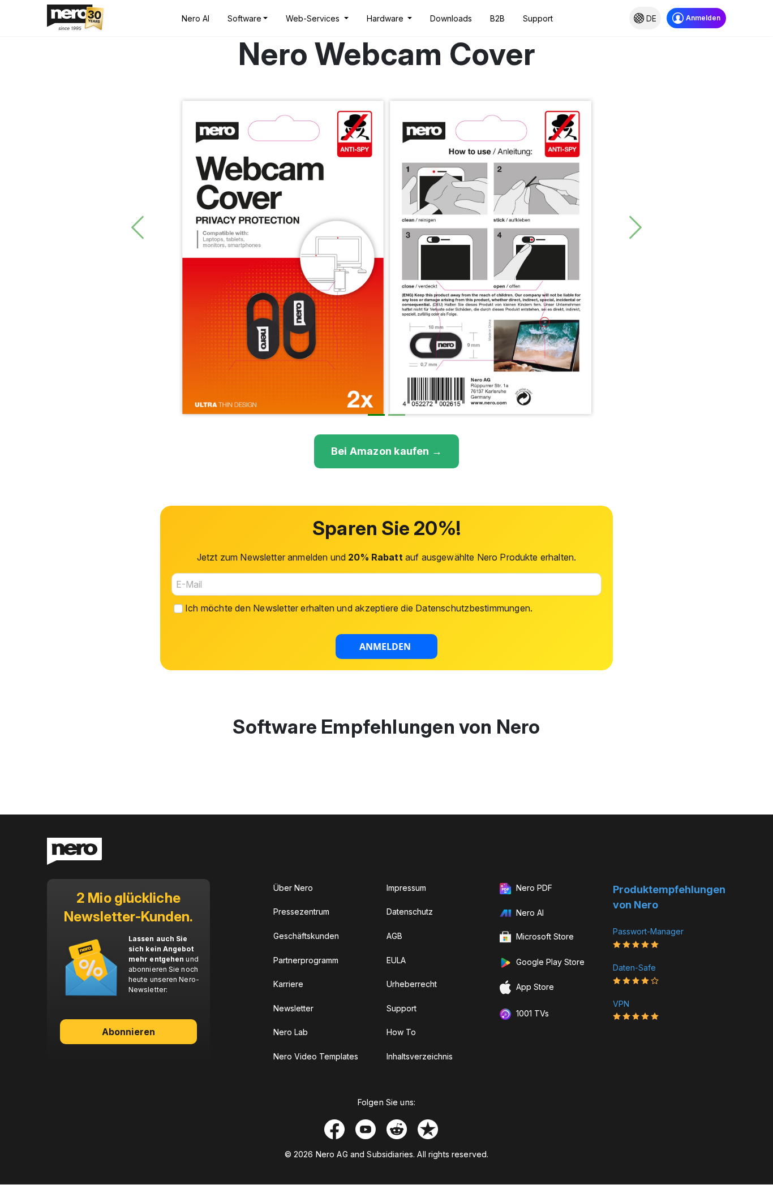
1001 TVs (531, 1013)
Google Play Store (549, 962)
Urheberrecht (411, 984)
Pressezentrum (301, 911)
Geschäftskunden (306, 936)
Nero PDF (533, 888)
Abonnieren (128, 1031)
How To (401, 1032)
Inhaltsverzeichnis (419, 1056)
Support (538, 18)
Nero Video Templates (315, 1056)
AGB (394, 936)
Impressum (406, 888)
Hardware (386, 18)
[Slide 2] (396, 414)
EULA (396, 960)
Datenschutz (409, 911)
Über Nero (293, 888)
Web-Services (314, 18)
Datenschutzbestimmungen (472, 608)
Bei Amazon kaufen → (386, 451)
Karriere (288, 984)
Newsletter (293, 1008)
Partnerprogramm (305, 960)
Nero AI (195, 18)
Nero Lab (290, 1032)
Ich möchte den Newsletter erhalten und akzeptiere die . (358, 608)
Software (244, 18)
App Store (534, 987)
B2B (497, 18)
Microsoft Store (544, 936)
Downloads (451, 18)
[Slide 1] (376, 414)
